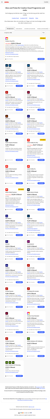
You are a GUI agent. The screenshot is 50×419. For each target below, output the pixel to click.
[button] (19, 413)
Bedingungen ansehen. (9, 52)
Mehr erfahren (42, 388)
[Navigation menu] (2, 2)
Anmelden (46, 2)
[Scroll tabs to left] (1, 28)
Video (36, 18)
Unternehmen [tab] (19, 28)
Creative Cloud (15, 18)
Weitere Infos (38, 409)
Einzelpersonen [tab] (10, 28)
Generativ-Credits (39, 387)
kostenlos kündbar (21, 45)
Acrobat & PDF (23, 18)
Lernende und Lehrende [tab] (29, 28)
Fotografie (31, 18)
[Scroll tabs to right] (49, 28)
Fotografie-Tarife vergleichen (10, 79)
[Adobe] (6, 2)
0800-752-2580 (31, 406)
